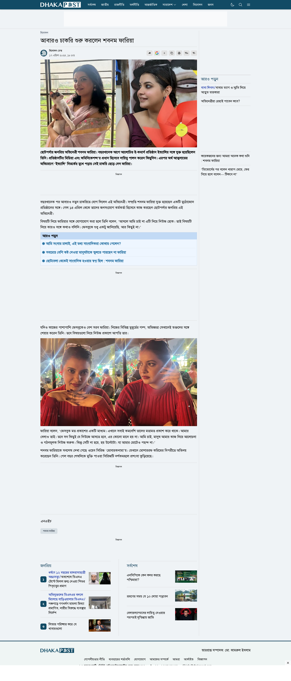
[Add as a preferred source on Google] (157, 53)
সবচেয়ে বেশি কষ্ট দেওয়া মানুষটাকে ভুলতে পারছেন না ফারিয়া (86, 252)
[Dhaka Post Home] (57, 650)
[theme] (232, 5)
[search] (240, 5)
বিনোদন (197, 5)
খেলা (185, 5)
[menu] (248, 5)
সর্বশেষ (92, 5)
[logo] (60, 5)
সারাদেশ (167, 5)
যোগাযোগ (140, 659)
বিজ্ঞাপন (202, 659)
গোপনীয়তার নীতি (94, 659)
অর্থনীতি (134, 5)
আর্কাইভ (188, 659)
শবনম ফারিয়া (49, 531)
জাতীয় (105, 5)
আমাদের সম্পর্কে (159, 659)
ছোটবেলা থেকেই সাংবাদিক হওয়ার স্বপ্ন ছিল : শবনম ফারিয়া (84, 261)
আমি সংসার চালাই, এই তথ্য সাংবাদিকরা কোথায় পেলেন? (84, 243)
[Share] (150, 53)
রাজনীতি (119, 5)
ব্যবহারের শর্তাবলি (119, 659)
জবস (211, 5)
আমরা (176, 659)
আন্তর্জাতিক (150, 5)
